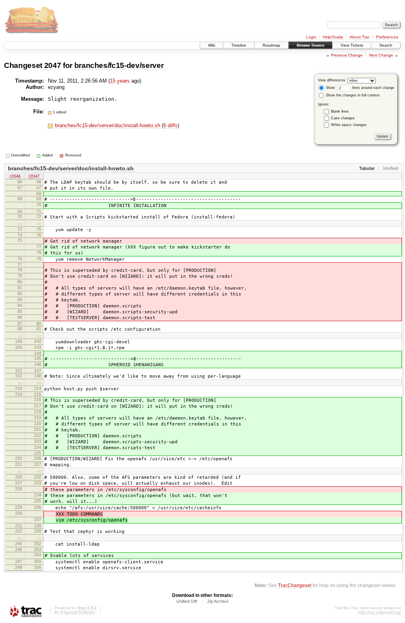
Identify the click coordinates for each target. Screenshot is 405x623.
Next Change (381, 55)
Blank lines (340, 111)
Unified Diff (186, 601)
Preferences (387, 37)
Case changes (343, 118)
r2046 (15, 176)
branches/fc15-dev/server (119, 65)
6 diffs (170, 125)
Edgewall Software (78, 612)
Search (385, 45)
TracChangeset (294, 585)
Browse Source (310, 45)
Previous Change (347, 55)
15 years (120, 81)
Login (311, 37)
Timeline (238, 45)
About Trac (360, 37)
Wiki (211, 45)
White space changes (349, 125)
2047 (52, 65)
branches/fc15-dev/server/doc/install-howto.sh (108, 125)
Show (330, 88)
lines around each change (372, 88)
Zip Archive (218, 601)
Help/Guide (333, 37)
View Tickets (352, 45)
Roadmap (271, 45)
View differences (331, 80)
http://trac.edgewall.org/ (379, 612)
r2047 (34, 176)
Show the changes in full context (352, 95)
